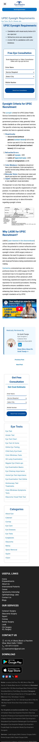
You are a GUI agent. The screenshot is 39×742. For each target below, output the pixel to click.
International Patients (11, 587)
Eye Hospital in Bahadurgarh (18, 721)
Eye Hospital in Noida (16, 727)
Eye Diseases (11, 530)
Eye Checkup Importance (15, 471)
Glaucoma (9, 542)
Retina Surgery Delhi (7, 737)
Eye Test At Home (12, 443)
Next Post (19, 364)
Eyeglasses (10, 538)
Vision (8, 558)
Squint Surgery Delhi (21, 737)
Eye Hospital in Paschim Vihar (22, 713)
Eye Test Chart (11, 439)
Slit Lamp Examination (14, 459)
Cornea (8, 522)
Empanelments (8, 581)
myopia (17, 155)
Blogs (4, 600)
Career (4, 589)
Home (4, 579)
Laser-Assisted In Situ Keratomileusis (21, 241)
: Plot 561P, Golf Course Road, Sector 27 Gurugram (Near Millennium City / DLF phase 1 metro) (18, 694)
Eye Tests (5, 21)
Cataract (9, 518)
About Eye (9, 514)
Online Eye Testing (13, 447)
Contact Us (6, 597)
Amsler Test (10, 435)
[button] (4, 4)
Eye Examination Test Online (16, 479)
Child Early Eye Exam (14, 451)
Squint (8, 554)
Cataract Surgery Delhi (28, 734)
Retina (8, 546)
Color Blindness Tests (14, 455)
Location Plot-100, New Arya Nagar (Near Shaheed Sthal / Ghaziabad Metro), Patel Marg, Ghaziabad (19, 688)
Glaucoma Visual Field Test (16, 497)
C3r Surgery (7, 627)
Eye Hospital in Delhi (19, 718)
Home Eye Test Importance (16, 475)
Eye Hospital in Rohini (22, 716)
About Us (6, 584)
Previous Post (19, 359)
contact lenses (19, 140)
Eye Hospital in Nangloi (16, 724)
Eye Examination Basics (14, 467)
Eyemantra (6, 268)
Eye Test (9, 431)
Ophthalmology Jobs (10, 595)
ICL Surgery (6, 629)
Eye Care (9, 526)
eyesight (9, 113)
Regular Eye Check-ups (14, 463)
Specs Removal (11, 550)
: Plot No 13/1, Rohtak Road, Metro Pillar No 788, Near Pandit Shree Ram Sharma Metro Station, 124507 (19, 702)
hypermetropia (20, 158)
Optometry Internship (11, 592)
